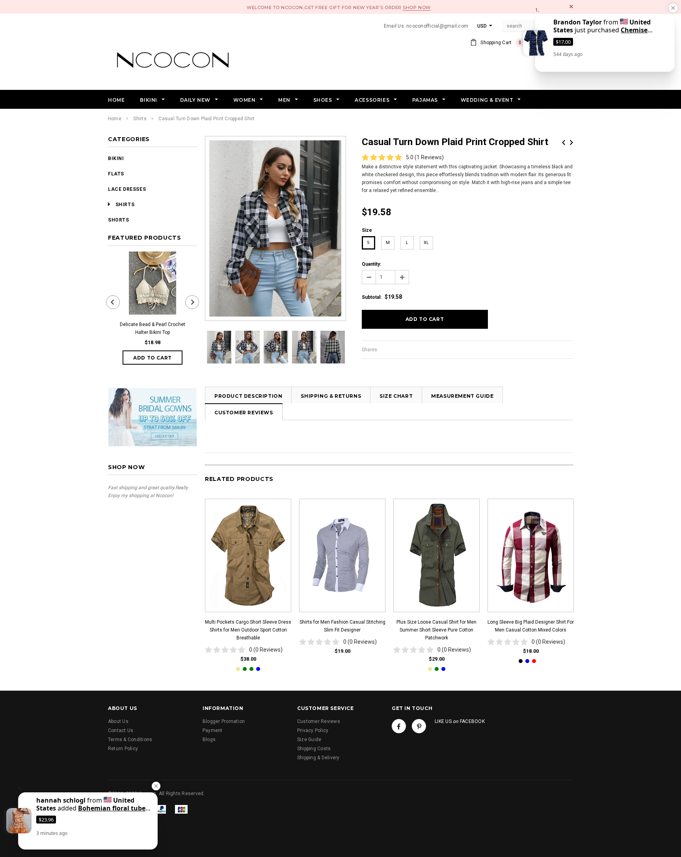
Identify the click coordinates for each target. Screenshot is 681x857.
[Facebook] (399, 726)
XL (426, 242)
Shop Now (416, 7)
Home (114, 118)
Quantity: (371, 264)
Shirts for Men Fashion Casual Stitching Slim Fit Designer (342, 626)
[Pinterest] (419, 726)
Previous (563, 142)
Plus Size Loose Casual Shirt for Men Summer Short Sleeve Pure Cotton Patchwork (436, 630)
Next (571, 142)
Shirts (139, 118)
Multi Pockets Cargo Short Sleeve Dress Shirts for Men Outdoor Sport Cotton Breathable (248, 630)
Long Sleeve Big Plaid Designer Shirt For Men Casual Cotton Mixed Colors (530, 626)
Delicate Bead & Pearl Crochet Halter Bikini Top (152, 328)
